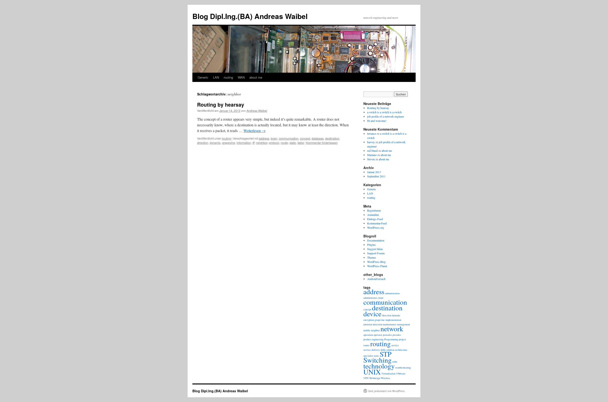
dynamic (215, 143)
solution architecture (396, 349)
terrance (371, 133)
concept (305, 138)
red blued (372, 150)
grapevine (228, 143)
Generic (203, 77)
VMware (400, 373)
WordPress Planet (377, 266)
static (293, 143)
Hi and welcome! (376, 121)
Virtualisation (388, 373)
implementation (393, 320)
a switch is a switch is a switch (384, 112)
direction (202, 143)
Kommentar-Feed (377, 223)
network (391, 328)
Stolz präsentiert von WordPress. (386, 391)
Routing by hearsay (220, 104)
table (301, 143)
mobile (366, 330)
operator (378, 334)
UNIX (372, 371)
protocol (274, 143)
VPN (366, 378)
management (403, 324)
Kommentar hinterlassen (322, 143)
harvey (371, 142)
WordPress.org (375, 227)
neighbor (261, 143)
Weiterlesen (254, 130)
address (264, 138)
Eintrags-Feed (375, 219)
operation (368, 334)
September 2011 (376, 176)
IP (253, 143)
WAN (241, 77)
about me (255, 77)
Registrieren (374, 210)
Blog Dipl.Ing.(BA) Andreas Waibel (250, 16)
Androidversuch (376, 279)
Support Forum (376, 253)
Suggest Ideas (375, 249)
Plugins (371, 244)
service (395, 345)
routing (228, 77)
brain (274, 138)
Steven (371, 159)
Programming (391, 339)
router (284, 143)
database (318, 138)
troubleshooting (403, 367)
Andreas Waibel (257, 111)
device (372, 313)
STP (385, 354)
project (402, 339)
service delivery (371, 349)
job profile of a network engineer (385, 116)
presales (397, 334)
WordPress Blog (376, 262)
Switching (377, 359)
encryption (368, 320)
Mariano (372, 155)
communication (289, 138)
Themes (371, 257)
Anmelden (373, 215)
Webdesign (374, 378)
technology (379, 365)
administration (392, 293)
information (244, 143)
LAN (216, 77)
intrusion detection (372, 324)
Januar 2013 (374, 172)
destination (332, 138)
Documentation (375, 240)
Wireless (385, 378)
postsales (387, 334)
